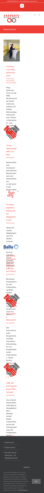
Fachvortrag (10, 79)
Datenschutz (10, 447)
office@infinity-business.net (28, 1)
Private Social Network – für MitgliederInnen (11, 455)
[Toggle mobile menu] (39, 15)
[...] (13, 435)
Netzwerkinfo (10, 81)
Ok (36, 481)
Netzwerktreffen (11, 83)
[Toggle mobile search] (35, 15)
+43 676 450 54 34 (12, 1)
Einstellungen (23, 490)
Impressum (9, 442)
